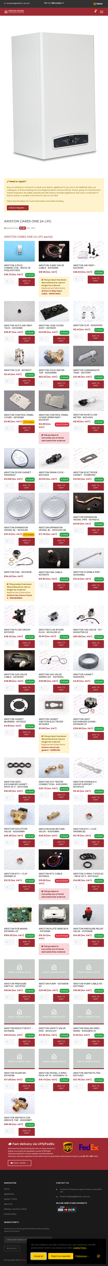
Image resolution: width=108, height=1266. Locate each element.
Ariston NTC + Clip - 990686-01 (16, 874)
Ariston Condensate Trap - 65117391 (86, 371)
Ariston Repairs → (18, 207)
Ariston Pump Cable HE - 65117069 (88, 984)
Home (7, 1189)
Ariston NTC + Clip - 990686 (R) (85, 830)
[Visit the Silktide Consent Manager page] (98, 1256)
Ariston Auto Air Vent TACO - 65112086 (18, 326)
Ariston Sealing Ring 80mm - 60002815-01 (86, 1029)
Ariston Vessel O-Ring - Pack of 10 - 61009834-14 (53, 1074)
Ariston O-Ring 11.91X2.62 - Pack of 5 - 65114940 (88, 874)
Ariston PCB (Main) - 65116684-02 (16, 929)
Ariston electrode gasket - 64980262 (85, 473)
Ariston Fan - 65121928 (17, 572)
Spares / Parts (10, 1199)
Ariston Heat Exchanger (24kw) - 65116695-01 (85, 721)
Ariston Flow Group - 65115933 (17, 631)
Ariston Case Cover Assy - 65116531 (51, 326)
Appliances (9, 1194)
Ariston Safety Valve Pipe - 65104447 (52, 1029)
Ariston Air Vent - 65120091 (84, 266)
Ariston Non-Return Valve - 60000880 (52, 830)
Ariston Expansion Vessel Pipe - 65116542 (86, 518)
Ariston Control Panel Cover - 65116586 (19, 416)
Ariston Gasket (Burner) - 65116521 (15, 720)
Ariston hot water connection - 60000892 (53, 783)
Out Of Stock (62, 424)
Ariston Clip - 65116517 (17, 370)
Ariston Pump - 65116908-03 (54, 984)
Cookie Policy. (80, 1247)
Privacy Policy (10, 1214)
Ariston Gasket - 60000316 (83, 675)
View (19, 251)
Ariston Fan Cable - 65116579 (51, 573)
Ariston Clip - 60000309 (87, 325)
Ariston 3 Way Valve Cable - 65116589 (51, 266)
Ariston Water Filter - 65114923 (87, 1074)
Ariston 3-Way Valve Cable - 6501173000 (51, 292)
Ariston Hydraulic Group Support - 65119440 (85, 784)
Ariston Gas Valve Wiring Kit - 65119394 (51, 675)
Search (13, 1248)
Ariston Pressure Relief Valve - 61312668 (88, 929)
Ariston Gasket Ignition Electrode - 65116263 (51, 721)
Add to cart (26, 282)
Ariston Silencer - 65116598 (15, 1074)
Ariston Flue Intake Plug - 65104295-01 (51, 631)
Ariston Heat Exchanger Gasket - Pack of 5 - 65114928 (16, 784)
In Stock (30, 275)
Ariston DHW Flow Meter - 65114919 (85, 416)
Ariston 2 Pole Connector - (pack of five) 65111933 (17, 268)
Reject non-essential (60, 1256)
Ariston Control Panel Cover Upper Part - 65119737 (53, 417)
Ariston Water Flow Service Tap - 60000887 (18, 1118)
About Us (8, 1204)
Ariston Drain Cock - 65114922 (52, 473)
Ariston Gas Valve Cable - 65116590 (15, 675)
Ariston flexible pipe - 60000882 (87, 573)
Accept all (38, 1256)
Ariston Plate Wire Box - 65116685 (53, 929)
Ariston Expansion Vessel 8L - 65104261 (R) (52, 528)
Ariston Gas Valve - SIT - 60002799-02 (88, 631)
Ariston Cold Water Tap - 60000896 (51, 371)
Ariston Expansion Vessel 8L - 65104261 (16, 528)
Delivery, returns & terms (15, 1209)
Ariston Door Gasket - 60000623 (18, 473)
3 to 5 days (29, 422)
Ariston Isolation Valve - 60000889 (15, 830)
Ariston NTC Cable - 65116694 (51, 874)
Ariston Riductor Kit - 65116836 (18, 1029)
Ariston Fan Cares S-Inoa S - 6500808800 (19, 596)
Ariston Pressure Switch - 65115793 (15, 984)
